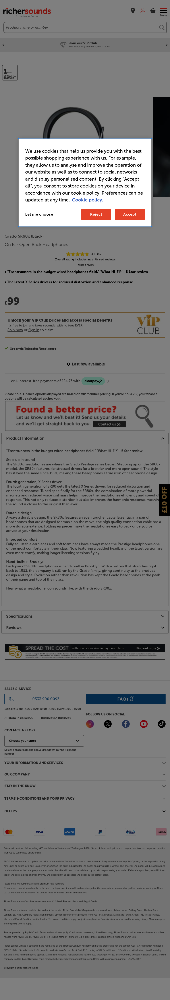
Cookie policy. (87, 200)
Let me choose (39, 214)
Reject (96, 214)
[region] (85, 182)
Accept (129, 214)
